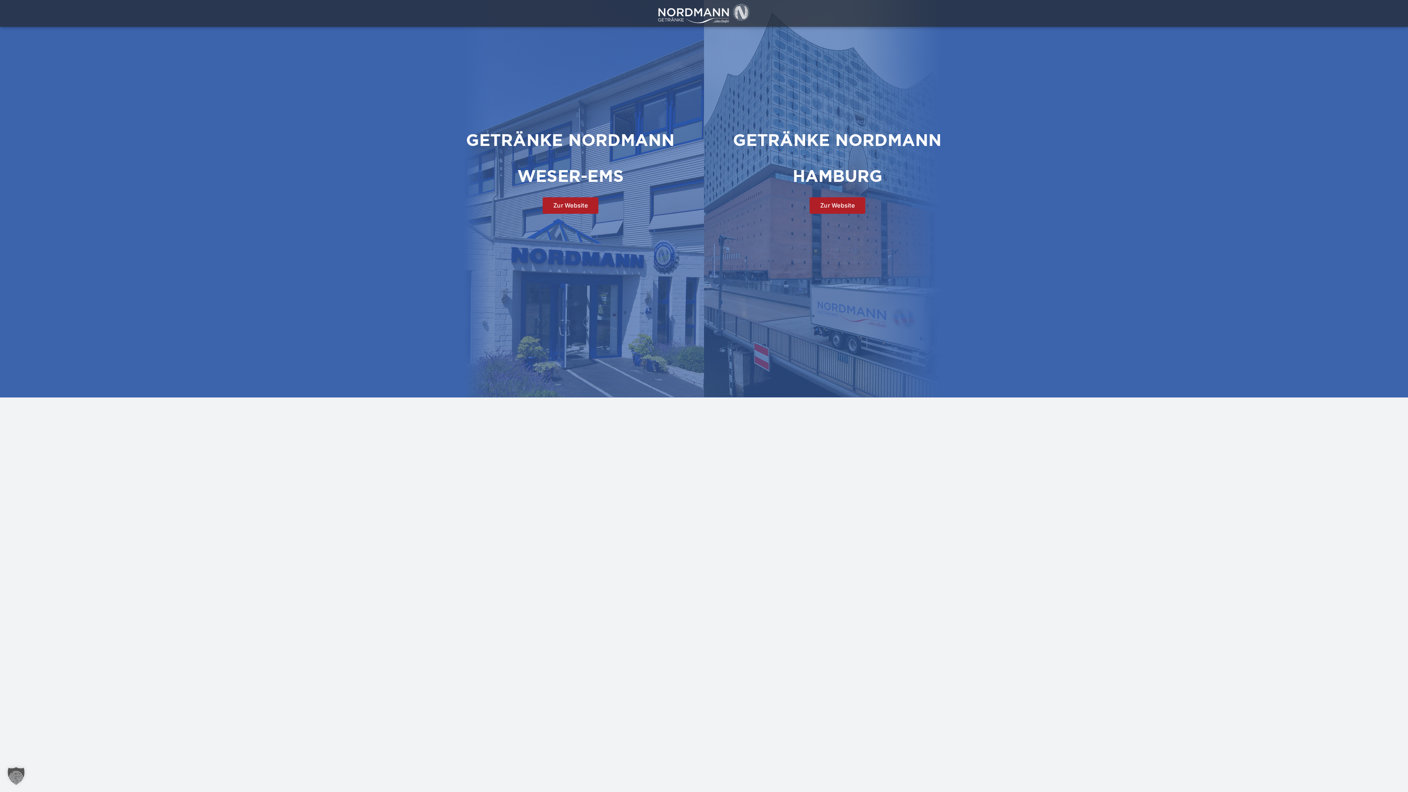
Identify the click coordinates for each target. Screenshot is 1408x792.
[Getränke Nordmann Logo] (704, 6)
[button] (16, 776)
